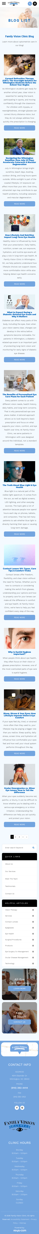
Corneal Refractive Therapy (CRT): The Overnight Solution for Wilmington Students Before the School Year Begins (19, 81)
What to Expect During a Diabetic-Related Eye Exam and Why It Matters (19, 314)
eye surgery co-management (17, 952)
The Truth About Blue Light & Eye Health (20, 486)
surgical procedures (13, 940)
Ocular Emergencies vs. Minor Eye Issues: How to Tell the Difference (19, 790)
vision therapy (11, 910)
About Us (9, 864)
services (8, 916)
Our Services (10, 871)
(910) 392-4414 (19, 1087)
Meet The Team (11, 879)
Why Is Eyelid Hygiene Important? (19, 653)
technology (9, 963)
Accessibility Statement (20, 1219)
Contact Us (9, 894)
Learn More (20, 988)
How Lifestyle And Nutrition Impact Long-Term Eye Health (19, 236)
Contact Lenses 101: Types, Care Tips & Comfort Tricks (19, 569)
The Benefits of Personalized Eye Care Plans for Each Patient (19, 395)
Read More (19, 128)
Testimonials (10, 886)
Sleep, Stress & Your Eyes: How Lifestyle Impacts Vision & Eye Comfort (19, 715)
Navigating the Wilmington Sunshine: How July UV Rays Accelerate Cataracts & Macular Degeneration (19, 161)
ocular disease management (16, 958)
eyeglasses (9, 928)
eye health (9, 934)
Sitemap (22, 1223)
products (9, 946)
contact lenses (11, 922)
